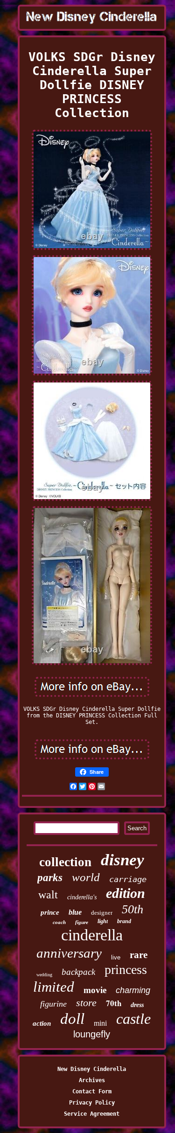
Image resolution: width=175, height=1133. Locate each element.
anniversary (69, 952)
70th (113, 1003)
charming (133, 990)
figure (81, 922)
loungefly (91, 1034)
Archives (92, 1080)
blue (75, 912)
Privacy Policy (92, 1102)
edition (125, 893)
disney (122, 860)
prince (50, 912)
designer (101, 912)
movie (95, 990)
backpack (78, 972)
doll (72, 1018)
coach (59, 922)
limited (53, 987)
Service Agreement (91, 1114)
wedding (44, 974)
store (86, 1002)
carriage (128, 879)
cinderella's (82, 897)
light (103, 921)
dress (137, 1004)
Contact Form (92, 1091)
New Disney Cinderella (91, 1069)
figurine (53, 1003)
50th (132, 909)
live (115, 957)
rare (138, 954)
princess (126, 969)
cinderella (92, 935)
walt (48, 895)
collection (65, 862)
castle (133, 1018)
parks (50, 877)
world (86, 877)
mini (100, 1023)
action (42, 1023)
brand (124, 921)
